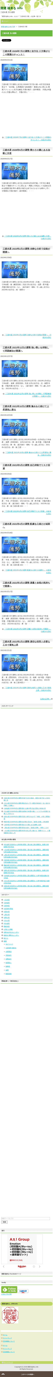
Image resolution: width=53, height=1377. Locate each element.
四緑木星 (7, 926)
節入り (6, 938)
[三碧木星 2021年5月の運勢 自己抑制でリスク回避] (15, 493)
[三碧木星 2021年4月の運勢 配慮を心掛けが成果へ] (15, 552)
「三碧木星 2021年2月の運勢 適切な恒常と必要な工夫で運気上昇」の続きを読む (27, 689)
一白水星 (7, 900)
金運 (7, 970)
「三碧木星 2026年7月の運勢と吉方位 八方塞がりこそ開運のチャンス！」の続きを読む (27, 138)
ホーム (5, 1335)
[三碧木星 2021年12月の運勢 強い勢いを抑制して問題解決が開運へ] (15, 376)
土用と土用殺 (8, 929)
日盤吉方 (8, 959)
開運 (5, 941)
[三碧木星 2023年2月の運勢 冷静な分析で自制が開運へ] (15, 277)
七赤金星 (7, 903)
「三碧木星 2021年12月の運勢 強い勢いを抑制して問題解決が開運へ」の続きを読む (28, 395)
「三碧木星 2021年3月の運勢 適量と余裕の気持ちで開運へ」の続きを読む (27, 630)
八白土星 (7, 920)
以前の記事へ (45, 699)
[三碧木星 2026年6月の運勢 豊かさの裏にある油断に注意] (15, 178)
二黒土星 (7, 914)
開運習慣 (8, 974)
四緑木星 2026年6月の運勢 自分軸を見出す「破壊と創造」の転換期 (26, 822)
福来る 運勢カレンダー (11, 935)
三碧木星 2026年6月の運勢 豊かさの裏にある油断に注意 (22, 825)
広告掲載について (9, 1341)
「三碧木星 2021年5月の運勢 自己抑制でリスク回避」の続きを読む (27, 512)
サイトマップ (7, 1338)
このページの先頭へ (27, 1374)
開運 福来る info (11, 8)
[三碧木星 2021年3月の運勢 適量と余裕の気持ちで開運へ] (15, 611)
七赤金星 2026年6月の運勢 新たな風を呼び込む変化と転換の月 (25, 808)
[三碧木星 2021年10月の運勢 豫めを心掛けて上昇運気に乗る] (15, 434)
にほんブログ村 (6, 1294)
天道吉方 (8, 955)
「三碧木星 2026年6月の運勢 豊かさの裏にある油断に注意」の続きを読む (27, 237)
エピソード (9, 944)
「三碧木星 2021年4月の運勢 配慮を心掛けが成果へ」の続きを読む (27, 571)
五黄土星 (7, 917)
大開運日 (8, 951)
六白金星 (7, 923)
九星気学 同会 (8, 909)
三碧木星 (7, 906)
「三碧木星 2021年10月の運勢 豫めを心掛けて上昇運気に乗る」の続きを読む (28, 453)
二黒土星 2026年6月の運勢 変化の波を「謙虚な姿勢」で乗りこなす (26, 828)
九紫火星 (7, 911)
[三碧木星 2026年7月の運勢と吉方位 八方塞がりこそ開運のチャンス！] (15, 79)
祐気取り (8, 963)
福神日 (8, 966)
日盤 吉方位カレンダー (11, 932)
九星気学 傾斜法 (11, 948)
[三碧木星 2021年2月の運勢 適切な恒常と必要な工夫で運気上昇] (15, 670)
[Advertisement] (26, 114)
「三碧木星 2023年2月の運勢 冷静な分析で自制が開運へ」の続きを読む (27, 336)
